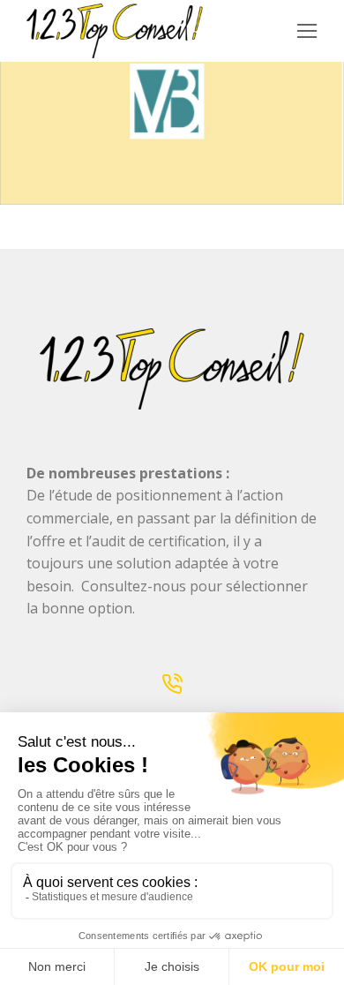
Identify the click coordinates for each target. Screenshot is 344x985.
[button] (307, 31)
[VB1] (172, 102)
